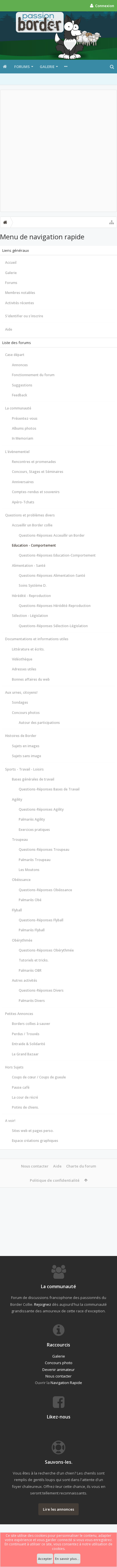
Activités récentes (19, 302)
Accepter (45, 1558)
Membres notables (20, 292)
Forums (22, 66)
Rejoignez (42, 1304)
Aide (8, 329)
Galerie (47, 66)
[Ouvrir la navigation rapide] (111, 222)
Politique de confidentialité (55, 1180)
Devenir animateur (58, 1369)
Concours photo (58, 1362)
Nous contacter (35, 1166)
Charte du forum (81, 1166)
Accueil (10, 262)
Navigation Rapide (66, 1382)
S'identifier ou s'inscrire (24, 316)
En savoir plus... (67, 1558)
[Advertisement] (58, 150)
